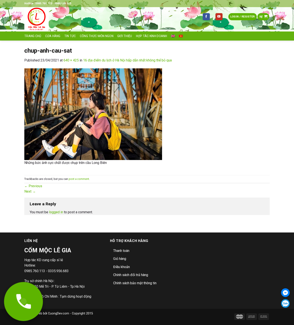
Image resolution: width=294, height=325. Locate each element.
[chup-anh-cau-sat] (93, 114)
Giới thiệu (124, 36)
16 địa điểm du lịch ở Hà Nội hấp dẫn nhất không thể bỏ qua (127, 60)
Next (30, 191)
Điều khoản (121, 267)
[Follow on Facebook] (206, 16)
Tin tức (70, 36)
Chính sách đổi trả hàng (130, 275)
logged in (56, 212)
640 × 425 (71, 60)
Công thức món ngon (96, 36)
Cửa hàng (52, 36)
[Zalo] (285, 303)
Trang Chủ (32, 36)
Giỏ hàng (119, 259)
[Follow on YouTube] (219, 16)
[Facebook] (285, 292)
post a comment (79, 179)
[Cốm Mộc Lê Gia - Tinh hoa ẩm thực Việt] (99, 19)
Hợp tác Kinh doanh (151, 36)
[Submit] (189, 16)
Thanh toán (121, 251)
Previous (33, 186)
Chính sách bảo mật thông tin (134, 283)
